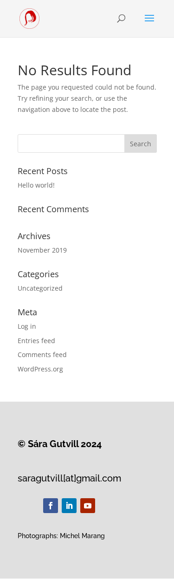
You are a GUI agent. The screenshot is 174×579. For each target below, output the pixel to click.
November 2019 (42, 250)
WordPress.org (40, 368)
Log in (27, 326)
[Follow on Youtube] (87, 505)
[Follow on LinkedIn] (69, 505)
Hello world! (36, 185)
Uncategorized (40, 288)
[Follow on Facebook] (50, 505)
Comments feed (42, 354)
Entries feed (36, 340)
